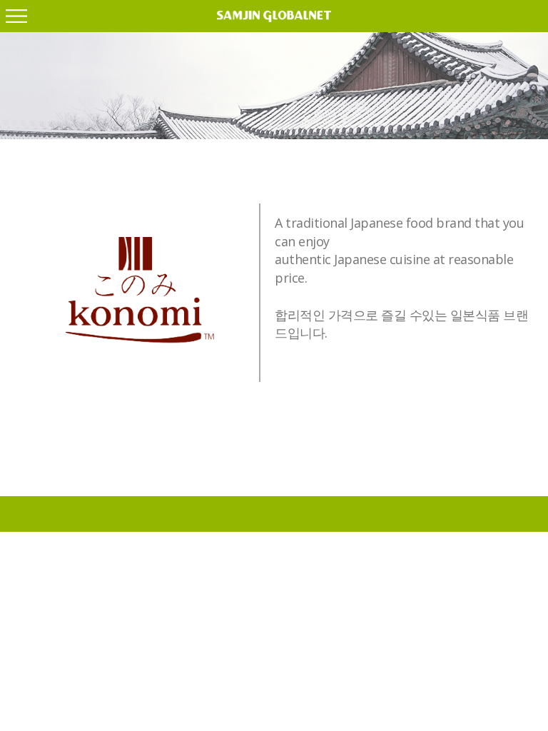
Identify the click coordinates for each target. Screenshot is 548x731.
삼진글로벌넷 (274, 16)
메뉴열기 (16, 16)
